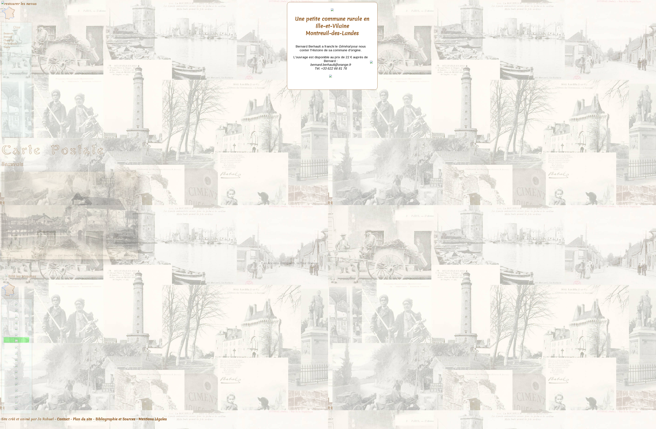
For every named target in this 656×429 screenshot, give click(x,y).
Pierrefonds (10, 43)
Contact (63, 419)
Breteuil (8, 37)
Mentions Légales (153, 419)
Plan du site (82, 419)
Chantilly (9, 40)
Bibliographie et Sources (115, 419)
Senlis (7, 47)
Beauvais (8, 33)
